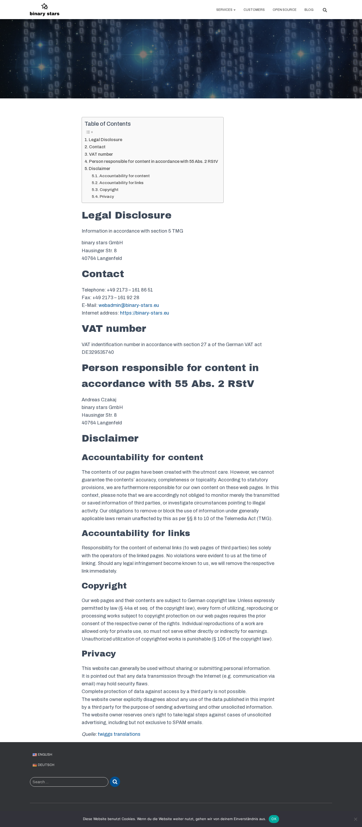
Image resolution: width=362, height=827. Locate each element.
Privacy (107, 196)
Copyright (109, 189)
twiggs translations (119, 734)
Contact (97, 147)
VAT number (101, 154)
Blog (309, 10)
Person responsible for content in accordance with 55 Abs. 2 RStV (153, 161)
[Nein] (355, 819)
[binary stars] (44, 9)
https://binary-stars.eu (144, 313)
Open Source (285, 10)
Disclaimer (99, 168)
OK (273, 819)
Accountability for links (121, 182)
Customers (254, 10)
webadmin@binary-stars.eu (129, 305)
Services (224, 10)
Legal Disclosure (105, 139)
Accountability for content (124, 175)
